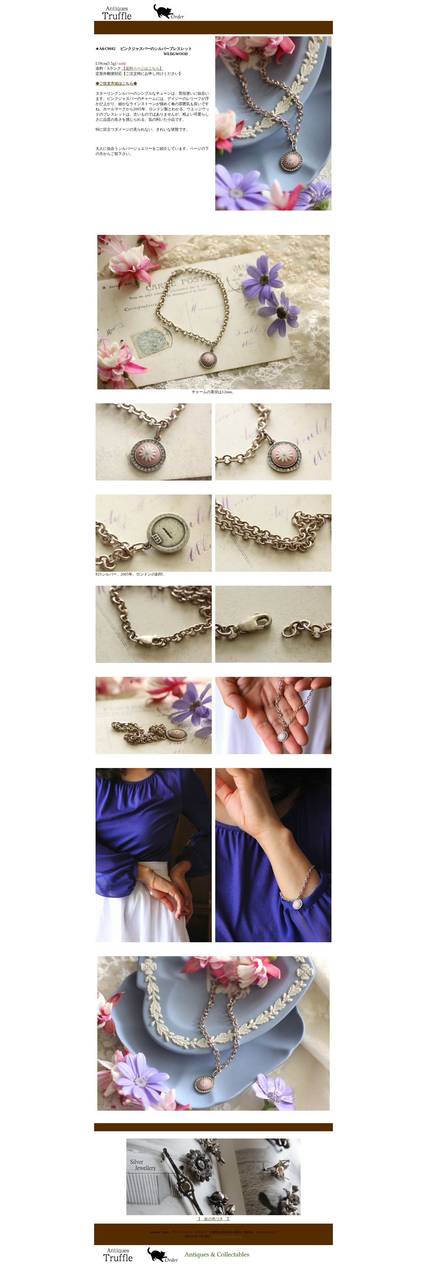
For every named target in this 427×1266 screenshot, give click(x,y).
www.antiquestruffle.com (228, 1236)
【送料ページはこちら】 (142, 68)
